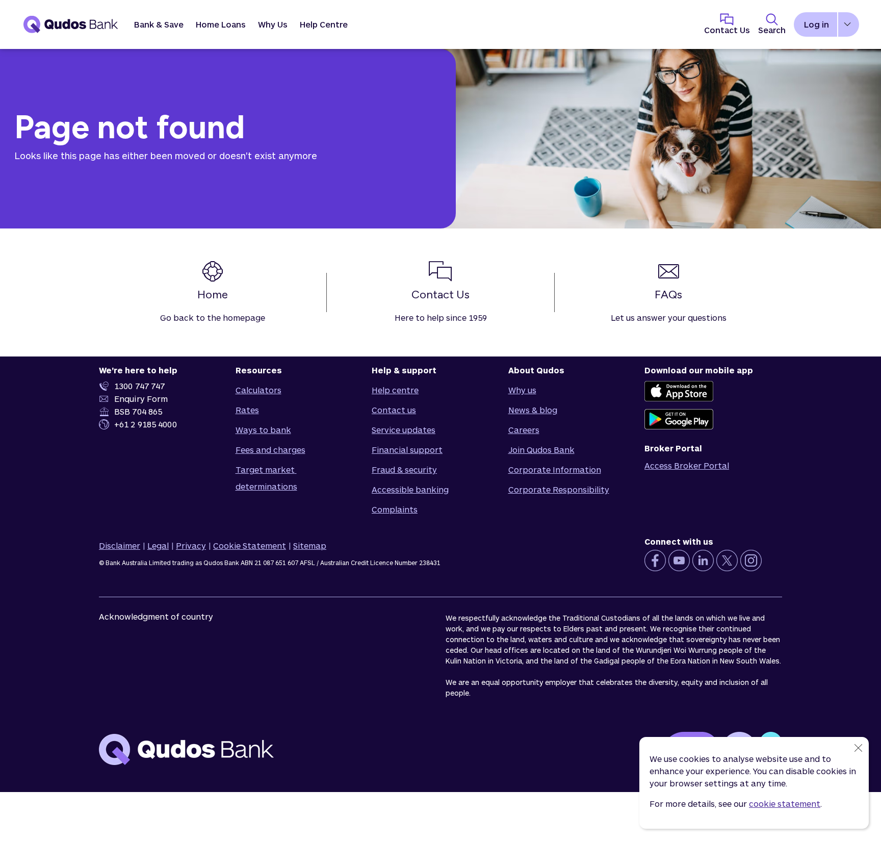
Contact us (394, 410)
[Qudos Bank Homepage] (71, 24)
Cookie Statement (249, 545)
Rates (247, 410)
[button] (159, 24)
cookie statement (784, 803)
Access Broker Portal (686, 465)
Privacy (191, 545)
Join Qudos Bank (541, 449)
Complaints (395, 509)
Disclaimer (119, 545)
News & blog (532, 410)
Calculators (258, 390)
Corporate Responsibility (558, 489)
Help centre (395, 390)
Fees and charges (270, 449)
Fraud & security (404, 469)
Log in (816, 24)
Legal (158, 545)
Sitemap (309, 545)
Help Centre (324, 24)
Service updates (403, 430)
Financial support (407, 449)
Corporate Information (554, 469)
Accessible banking (410, 489)
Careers (523, 430)
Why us (522, 390)
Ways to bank (263, 430)
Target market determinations (266, 478)
